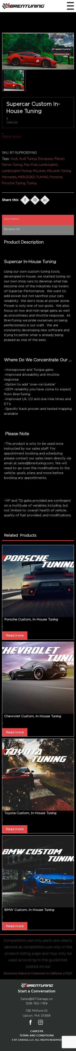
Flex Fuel (30, 164)
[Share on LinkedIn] (44, 199)
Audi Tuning (28, 158)
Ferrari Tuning (12, 164)
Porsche (56, 177)
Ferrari (59, 158)
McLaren (39, 170)
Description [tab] (11, 219)
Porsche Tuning (13, 183)
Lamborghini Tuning (16, 170)
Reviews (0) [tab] (12, 229)
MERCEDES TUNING (33, 177)
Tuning (31, 183)
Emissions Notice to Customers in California (33, 973)
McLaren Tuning (59, 170)
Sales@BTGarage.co (36, 999)
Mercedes (9, 177)
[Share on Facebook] (25, 199)
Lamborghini (48, 164)
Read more (15, 635)
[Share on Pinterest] (35, 199)
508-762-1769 (36, 1003)
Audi (14, 158)
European (45, 158)
